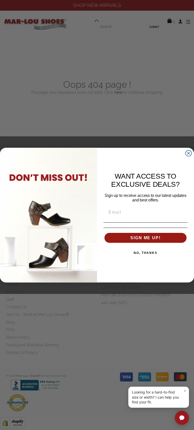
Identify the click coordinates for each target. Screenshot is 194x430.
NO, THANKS (145, 252)
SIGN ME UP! (145, 237)
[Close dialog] (189, 153)
